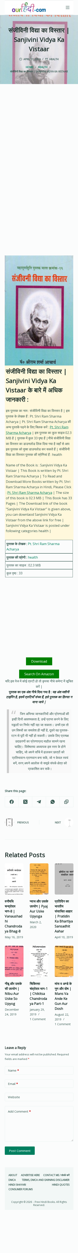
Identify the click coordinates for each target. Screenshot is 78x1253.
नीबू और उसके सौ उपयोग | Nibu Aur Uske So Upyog (13, 993)
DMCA (12, 1180)
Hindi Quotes (60, 1184)
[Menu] (67, 7)
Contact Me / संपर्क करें (56, 1175)
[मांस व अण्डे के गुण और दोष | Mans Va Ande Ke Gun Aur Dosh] (64, 961)
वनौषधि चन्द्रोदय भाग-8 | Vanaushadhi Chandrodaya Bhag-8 (13, 916)
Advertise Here (30, 1175)
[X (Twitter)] (25, 802)
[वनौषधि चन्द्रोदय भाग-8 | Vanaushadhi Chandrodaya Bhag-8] (14, 879)
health (54, 59)
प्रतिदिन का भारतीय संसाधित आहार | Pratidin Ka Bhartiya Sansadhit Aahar (64, 916)
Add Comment (19, 1111)
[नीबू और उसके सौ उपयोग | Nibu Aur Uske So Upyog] (14, 961)
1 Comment (38, 1019)
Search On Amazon (39, 674)
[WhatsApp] (53, 802)
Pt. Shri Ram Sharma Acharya (29, 492)
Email (13, 1084)
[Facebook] (12, 802)
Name (13, 1070)
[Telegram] (39, 802)
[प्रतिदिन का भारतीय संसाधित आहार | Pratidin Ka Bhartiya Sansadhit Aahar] (64, 879)
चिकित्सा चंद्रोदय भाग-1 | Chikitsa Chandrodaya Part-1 (39, 993)
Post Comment (20, 1151)
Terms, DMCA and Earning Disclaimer (45, 1180)
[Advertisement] (39, 135)
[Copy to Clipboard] (66, 802)
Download (39, 661)
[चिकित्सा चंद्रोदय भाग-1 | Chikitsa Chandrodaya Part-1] (39, 961)
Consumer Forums (21, 1189)
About (13, 1175)
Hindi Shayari (17, 1184)
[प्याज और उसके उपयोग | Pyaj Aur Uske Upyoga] (39, 879)
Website (14, 1097)
